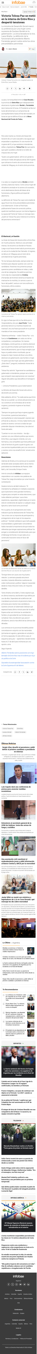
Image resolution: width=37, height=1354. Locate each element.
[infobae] (18, 2)
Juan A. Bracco (12, 49)
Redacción (16, 1313)
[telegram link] (24, 1284)
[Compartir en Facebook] (11, 88)
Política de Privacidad (26, 1338)
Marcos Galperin (13, 7)
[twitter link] (12, 1284)
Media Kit (18, 1328)
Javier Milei (22, 7)
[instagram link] (16, 1284)
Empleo (22, 1313)
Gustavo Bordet (7, 732)
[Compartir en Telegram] (24, 88)
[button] (3, 2)
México (6, 1298)
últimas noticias (7, 736)
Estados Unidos (27, 1294)
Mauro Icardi (3, 7)
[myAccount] (34, 2)
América (7, 1294)
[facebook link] (8, 1284)
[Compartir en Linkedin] (20, 88)
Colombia (13, 1294)
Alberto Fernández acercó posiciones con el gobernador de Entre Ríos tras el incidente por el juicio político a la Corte (18, 655)
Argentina (7, 1324)
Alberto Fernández (20, 732)
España (20, 1294)
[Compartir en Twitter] (15, 88)
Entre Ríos (20, 728)
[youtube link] (20, 1284)
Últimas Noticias (28, 1298)
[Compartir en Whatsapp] (7, 88)
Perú (11, 1298)
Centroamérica (18, 1298)
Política (4, 11)
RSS (18, 1303)
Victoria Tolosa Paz (8, 728)
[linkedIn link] (28, 1284)
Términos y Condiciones (11, 1338)
